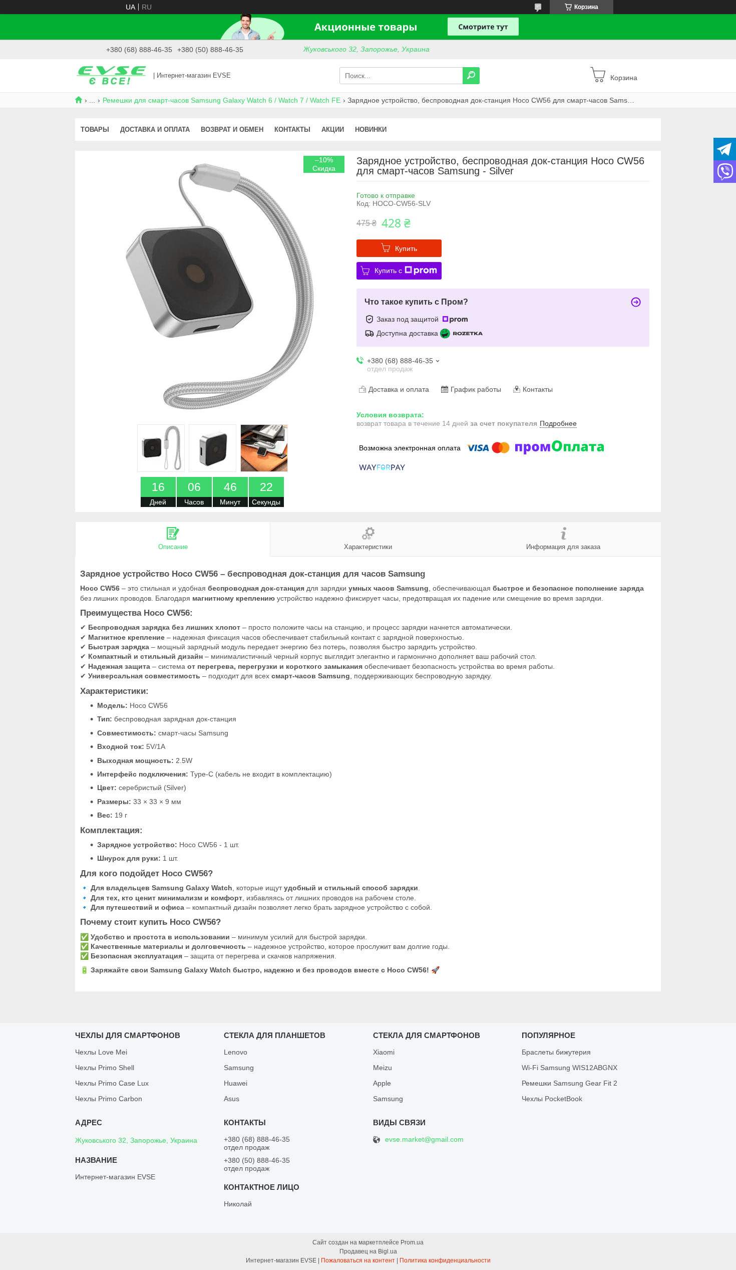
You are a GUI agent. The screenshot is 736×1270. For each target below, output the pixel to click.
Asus (231, 1099)
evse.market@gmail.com (424, 1139)
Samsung (239, 1068)
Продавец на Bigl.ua (368, 1251)
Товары (95, 129)
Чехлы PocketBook (552, 1099)
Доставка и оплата (155, 129)
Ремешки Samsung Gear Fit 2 (569, 1083)
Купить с (388, 271)
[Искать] (471, 75)
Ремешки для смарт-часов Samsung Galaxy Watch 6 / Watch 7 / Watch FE (221, 100)
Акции (332, 129)
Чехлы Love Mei (101, 1052)
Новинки (371, 129)
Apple (382, 1083)
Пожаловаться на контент (358, 1260)
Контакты (292, 129)
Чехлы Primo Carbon (108, 1099)
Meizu (382, 1068)
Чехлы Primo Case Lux (112, 1083)
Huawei (235, 1083)
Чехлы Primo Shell (104, 1068)
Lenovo (235, 1052)
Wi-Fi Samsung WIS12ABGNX (569, 1068)
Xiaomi (384, 1052)
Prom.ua (412, 1242)
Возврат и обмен (232, 129)
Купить (406, 248)
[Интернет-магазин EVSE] (111, 75)
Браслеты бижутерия (556, 1052)
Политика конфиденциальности (445, 1260)
